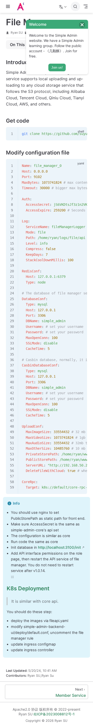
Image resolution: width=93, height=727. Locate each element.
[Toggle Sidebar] (9, 6)
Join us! (57, 67)
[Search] (75, 6)
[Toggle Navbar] (85, 6)
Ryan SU (17, 32)
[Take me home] (22, 6)
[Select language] (63, 6)
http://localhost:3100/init (59, 547)
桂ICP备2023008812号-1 (54, 714)
